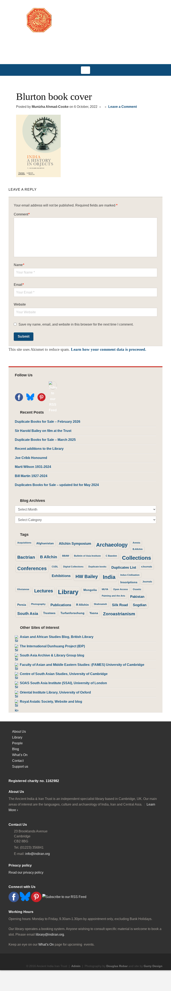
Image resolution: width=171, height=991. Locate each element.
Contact (18, 760)
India (109, 577)
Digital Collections (73, 566)
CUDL (55, 566)
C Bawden (111, 556)
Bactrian (26, 557)
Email (19, 284)
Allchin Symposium (75, 544)
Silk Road (120, 605)
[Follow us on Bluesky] (30, 397)
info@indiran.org (37, 853)
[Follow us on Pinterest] (41, 397)
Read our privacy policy (26, 872)
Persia (21, 604)
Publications (60, 605)
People (17, 743)
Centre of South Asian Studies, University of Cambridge (64, 674)
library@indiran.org (50, 934)
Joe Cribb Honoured (31, 458)
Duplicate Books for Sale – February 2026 (47, 421)
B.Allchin (138, 549)
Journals (147, 581)
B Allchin (48, 557)
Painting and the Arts (113, 595)
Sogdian (139, 605)
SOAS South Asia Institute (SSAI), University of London (63, 683)
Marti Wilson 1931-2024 (33, 467)
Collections (136, 558)
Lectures (43, 590)
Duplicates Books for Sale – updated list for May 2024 (57, 485)
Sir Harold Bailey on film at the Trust (43, 431)
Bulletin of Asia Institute (87, 556)
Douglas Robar (117, 966)
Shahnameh (100, 604)
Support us (20, 766)
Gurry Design (153, 966)
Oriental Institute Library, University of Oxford (55, 692)
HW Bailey (86, 576)
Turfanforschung (72, 613)
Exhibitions (61, 576)
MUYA (105, 589)
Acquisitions (24, 542)
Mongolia (90, 590)
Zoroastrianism (119, 613)
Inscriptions (128, 582)
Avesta (136, 542)
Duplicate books (97, 566)
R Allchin (82, 604)
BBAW (65, 556)
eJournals (146, 566)
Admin (75, 966)
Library (68, 591)
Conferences (32, 568)
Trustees (49, 613)
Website (20, 304)
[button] (85, 70)
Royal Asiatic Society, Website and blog (51, 701)
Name (19, 265)
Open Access (120, 589)
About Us (19, 731)
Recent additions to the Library (39, 448)
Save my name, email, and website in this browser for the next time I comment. (76, 324)
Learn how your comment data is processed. (108, 349)
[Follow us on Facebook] (19, 397)
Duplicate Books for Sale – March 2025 (45, 439)
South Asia (27, 613)
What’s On (20, 755)
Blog (15, 749)
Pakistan (137, 597)
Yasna (93, 613)
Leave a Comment (122, 106)
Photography (38, 604)
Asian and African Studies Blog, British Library (56, 637)
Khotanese (23, 589)
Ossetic (137, 589)
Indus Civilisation (130, 575)
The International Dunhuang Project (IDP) (52, 646)
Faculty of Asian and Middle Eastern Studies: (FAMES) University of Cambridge (82, 664)
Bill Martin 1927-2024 (31, 476)
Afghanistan (45, 543)
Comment (22, 214)
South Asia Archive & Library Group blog (52, 655)
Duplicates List (123, 567)
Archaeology (112, 545)
